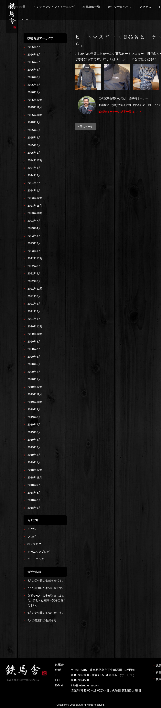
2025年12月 (34, 99)
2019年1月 (34, 462)
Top (151, 698)
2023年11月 (34, 205)
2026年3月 (34, 77)
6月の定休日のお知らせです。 (46, 612)
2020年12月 (34, 326)
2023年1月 (34, 250)
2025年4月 (34, 137)
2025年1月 (34, 152)
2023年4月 (34, 228)
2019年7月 (34, 424)
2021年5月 (34, 303)
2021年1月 (34, 318)
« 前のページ (85, 126)
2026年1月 (34, 92)
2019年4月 (34, 439)
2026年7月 (34, 46)
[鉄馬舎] (12, 29)
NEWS (31, 528)
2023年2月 (34, 243)
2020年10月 (34, 333)
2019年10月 (34, 402)
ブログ (31, 536)
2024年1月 (34, 190)
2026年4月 (34, 69)
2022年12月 (34, 258)
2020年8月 (34, 341)
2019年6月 (34, 432)
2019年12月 (34, 386)
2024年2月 (34, 182)
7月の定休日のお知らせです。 (46, 588)
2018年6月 (34, 507)
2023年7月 (34, 220)
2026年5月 (34, 62)
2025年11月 (34, 107)
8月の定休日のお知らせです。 (46, 580)
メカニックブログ (38, 551)
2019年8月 (34, 417)
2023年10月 (34, 213)
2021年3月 (34, 311)
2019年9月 (34, 409)
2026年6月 (34, 54)
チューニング (35, 559)
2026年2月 (34, 84)
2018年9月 (34, 485)
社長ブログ (34, 544)
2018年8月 (34, 492)
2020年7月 (34, 349)
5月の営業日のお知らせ (42, 620)
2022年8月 (34, 266)
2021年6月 (34, 296)
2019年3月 (34, 447)
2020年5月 (34, 364)
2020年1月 (34, 379)
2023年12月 (34, 198)
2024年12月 (34, 160)
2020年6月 (34, 356)
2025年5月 (34, 130)
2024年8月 (34, 167)
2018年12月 (34, 469)
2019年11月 (34, 394)
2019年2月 (34, 454)
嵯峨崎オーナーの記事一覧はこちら (121, 111)
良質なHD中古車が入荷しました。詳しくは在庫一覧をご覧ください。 (46, 600)
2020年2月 (34, 371)
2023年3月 (34, 235)
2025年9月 (34, 122)
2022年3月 (34, 273)
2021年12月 (34, 288)
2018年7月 (34, 500)
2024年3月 (34, 175)
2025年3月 (34, 145)
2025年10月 (34, 115)
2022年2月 (34, 281)
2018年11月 (34, 477)
